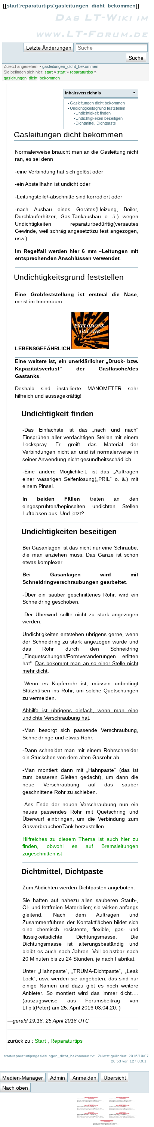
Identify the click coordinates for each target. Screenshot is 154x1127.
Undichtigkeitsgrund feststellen (97, 108)
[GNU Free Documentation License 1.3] (123, 1100)
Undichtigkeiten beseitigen (99, 118)
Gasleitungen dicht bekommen (97, 103)
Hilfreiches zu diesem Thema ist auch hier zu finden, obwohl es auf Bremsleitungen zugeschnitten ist (80, 846)
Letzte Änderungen (48, 48)
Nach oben (15, 1088)
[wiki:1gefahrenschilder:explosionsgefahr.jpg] (90, 348)
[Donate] (91, 1108)
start (48, 72)
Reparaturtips (66, 1041)
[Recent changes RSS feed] (91, 1100)
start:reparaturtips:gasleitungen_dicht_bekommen (71, 6)
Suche (136, 58)
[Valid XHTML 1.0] (91, 1116)
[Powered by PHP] (123, 1108)
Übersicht (115, 1078)
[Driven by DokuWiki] (107, 1124)
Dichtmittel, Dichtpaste (96, 123)
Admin (57, 1078)
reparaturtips (81, 72)
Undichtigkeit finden (93, 113)
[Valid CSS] (123, 1116)
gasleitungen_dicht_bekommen (70, 66)
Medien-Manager (22, 1078)
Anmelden (84, 1078)
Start (40, 1041)
